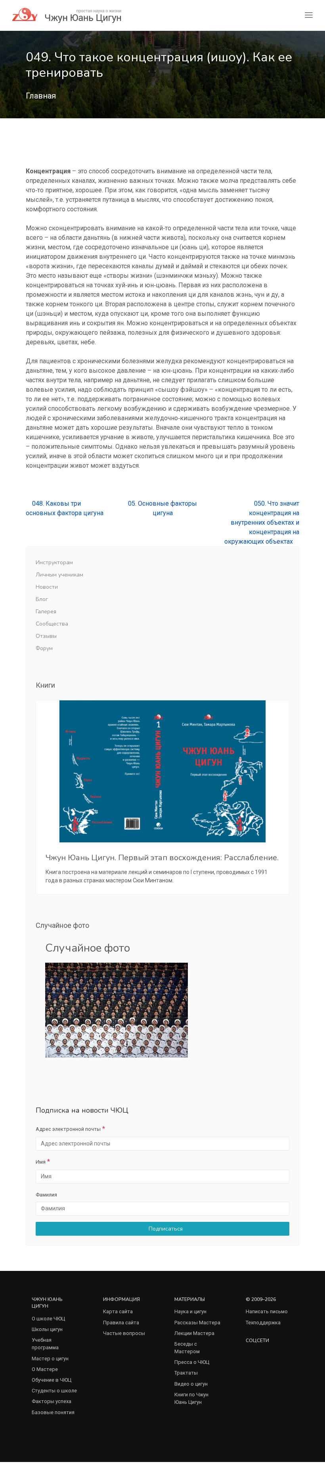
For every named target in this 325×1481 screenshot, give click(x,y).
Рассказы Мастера (197, 1323)
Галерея (46, 611)
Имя (41, 1162)
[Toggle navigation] (309, 15)
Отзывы (46, 636)
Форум (44, 648)
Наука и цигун (190, 1311)
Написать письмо (267, 1311)
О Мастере (45, 1369)
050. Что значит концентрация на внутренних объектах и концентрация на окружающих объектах (261, 522)
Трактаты (186, 1373)
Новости (47, 587)
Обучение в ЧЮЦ (51, 1380)
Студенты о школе (54, 1391)
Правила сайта (121, 1323)
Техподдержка (263, 1323)
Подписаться (165, 1229)
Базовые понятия (53, 1412)
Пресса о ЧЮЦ (191, 1362)
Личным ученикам (59, 574)
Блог (42, 599)
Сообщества (52, 624)
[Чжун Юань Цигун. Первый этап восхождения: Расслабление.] (162, 771)
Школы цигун (47, 1329)
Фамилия (46, 1195)
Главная (41, 96)
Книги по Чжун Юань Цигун (191, 1398)
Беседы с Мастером (187, 1347)
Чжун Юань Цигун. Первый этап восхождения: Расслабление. (162, 857)
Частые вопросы (124, 1333)
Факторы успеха (51, 1401)
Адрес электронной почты (68, 1129)
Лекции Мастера (194, 1333)
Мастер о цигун (50, 1359)
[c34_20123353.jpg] (116, 1009)
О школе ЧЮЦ (48, 1319)
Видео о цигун (191, 1384)
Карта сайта (118, 1311)
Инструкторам (54, 562)
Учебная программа (45, 1343)
